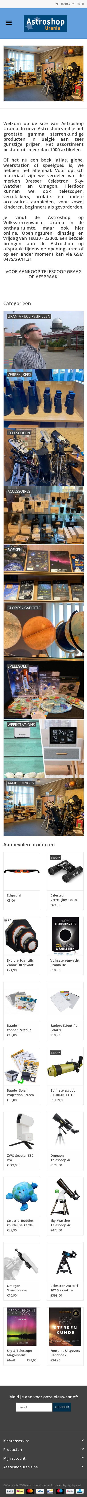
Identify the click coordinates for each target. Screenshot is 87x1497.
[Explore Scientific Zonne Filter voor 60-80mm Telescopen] (21, 936)
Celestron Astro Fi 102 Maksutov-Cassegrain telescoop (64, 1288)
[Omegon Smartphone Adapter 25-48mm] (21, 1261)
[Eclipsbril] (21, 871)
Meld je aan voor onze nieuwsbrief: (43, 1397)
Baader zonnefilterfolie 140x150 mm (19, 1027)
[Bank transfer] (9, 1491)
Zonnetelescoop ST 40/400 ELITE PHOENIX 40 (62, 1092)
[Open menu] (8, 22)
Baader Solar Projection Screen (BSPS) (20, 1092)
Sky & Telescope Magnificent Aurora (19, 1352)
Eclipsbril (14, 895)
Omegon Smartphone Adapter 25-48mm (21, 1288)
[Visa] (40, 1491)
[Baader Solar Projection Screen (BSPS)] (21, 1066)
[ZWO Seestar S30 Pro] (21, 1131)
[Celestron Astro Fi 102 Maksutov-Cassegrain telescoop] (65, 1261)
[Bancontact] (49, 1491)
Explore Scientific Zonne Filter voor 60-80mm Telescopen (20, 962)
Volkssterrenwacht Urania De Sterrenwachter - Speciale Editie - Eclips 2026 (65, 962)
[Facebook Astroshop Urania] (43, 1420)
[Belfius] (69, 1491)
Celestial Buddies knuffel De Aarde (20, 1222)
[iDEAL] (19, 1491)
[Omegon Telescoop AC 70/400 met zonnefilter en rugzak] (65, 1131)
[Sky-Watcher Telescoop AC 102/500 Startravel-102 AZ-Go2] (65, 1196)
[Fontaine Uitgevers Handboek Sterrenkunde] (65, 1326)
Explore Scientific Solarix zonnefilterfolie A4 (64, 1027)
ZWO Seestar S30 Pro (20, 1157)
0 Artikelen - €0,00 (72, 4)
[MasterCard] (30, 1491)
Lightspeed (74, 1485)
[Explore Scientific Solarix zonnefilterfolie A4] (65, 1001)
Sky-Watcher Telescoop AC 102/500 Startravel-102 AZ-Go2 (64, 1222)
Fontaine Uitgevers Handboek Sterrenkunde (65, 1352)
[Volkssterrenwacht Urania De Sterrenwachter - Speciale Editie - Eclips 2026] (65, 936)
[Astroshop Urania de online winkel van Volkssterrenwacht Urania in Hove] (52, 23)
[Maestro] (59, 1491)
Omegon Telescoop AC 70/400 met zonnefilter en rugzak (61, 1157)
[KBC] (79, 1491)
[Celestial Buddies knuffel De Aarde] (21, 1196)
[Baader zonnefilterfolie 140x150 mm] (21, 1001)
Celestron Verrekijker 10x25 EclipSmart (63, 897)
